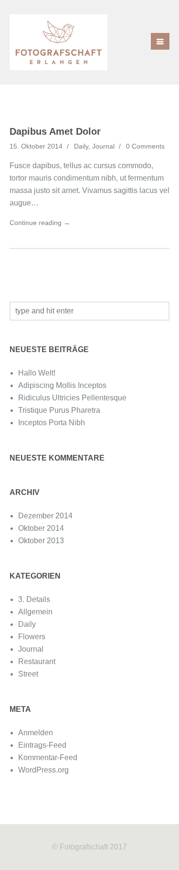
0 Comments (145, 146)
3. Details (34, 599)
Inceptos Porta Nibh (51, 423)
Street (28, 674)
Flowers (31, 637)
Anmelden (35, 733)
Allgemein (35, 612)
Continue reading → (40, 222)
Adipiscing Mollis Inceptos (62, 385)
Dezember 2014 (45, 516)
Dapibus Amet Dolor (55, 131)
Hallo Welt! (36, 373)
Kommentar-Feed (47, 757)
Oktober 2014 (41, 528)
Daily (81, 146)
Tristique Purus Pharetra (59, 410)
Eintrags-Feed (42, 745)
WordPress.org (43, 770)
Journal (103, 146)
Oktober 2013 (41, 541)
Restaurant (36, 661)
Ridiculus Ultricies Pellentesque (72, 398)
